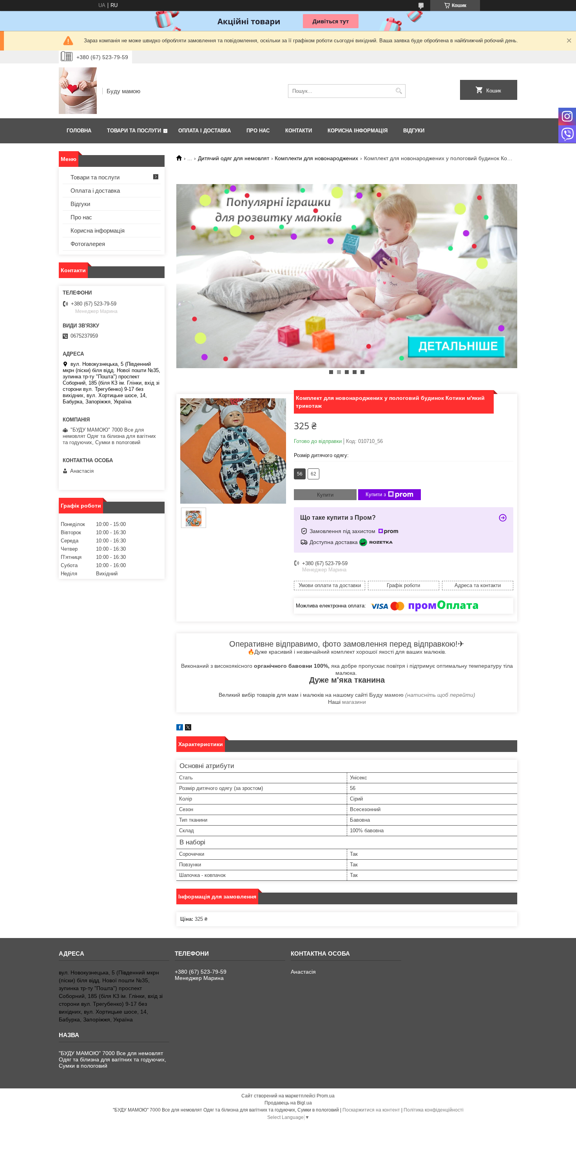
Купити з (376, 494)
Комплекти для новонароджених (316, 158)
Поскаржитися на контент (371, 1110)
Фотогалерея (88, 243)
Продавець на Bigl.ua (288, 1103)
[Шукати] (399, 91)
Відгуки (413, 131)
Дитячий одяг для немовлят (233, 158)
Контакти (298, 131)
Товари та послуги (134, 131)
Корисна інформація (358, 131)
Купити (325, 495)
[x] (188, 729)
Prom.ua (326, 1096)
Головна (79, 131)
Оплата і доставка (204, 131)
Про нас (258, 131)
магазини (354, 702)
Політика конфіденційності (434, 1110)
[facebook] (179, 729)
